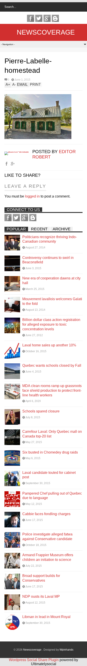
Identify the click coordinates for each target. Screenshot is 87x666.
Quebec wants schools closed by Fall (51, 365)
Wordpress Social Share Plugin (34, 660)
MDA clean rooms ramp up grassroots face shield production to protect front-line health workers (52, 390)
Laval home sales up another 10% (49, 345)
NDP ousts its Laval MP (41, 596)
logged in (32, 196)
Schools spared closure (41, 411)
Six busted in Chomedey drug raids (50, 452)
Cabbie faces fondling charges (46, 514)
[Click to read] (12, 242)
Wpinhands (66, 649)
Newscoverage (46, 32)
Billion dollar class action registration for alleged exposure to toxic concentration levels (51, 324)
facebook (30, 18)
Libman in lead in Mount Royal (46, 617)
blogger (55, 18)
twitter (38, 18)
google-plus (47, 18)
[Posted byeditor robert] (18, 151)
